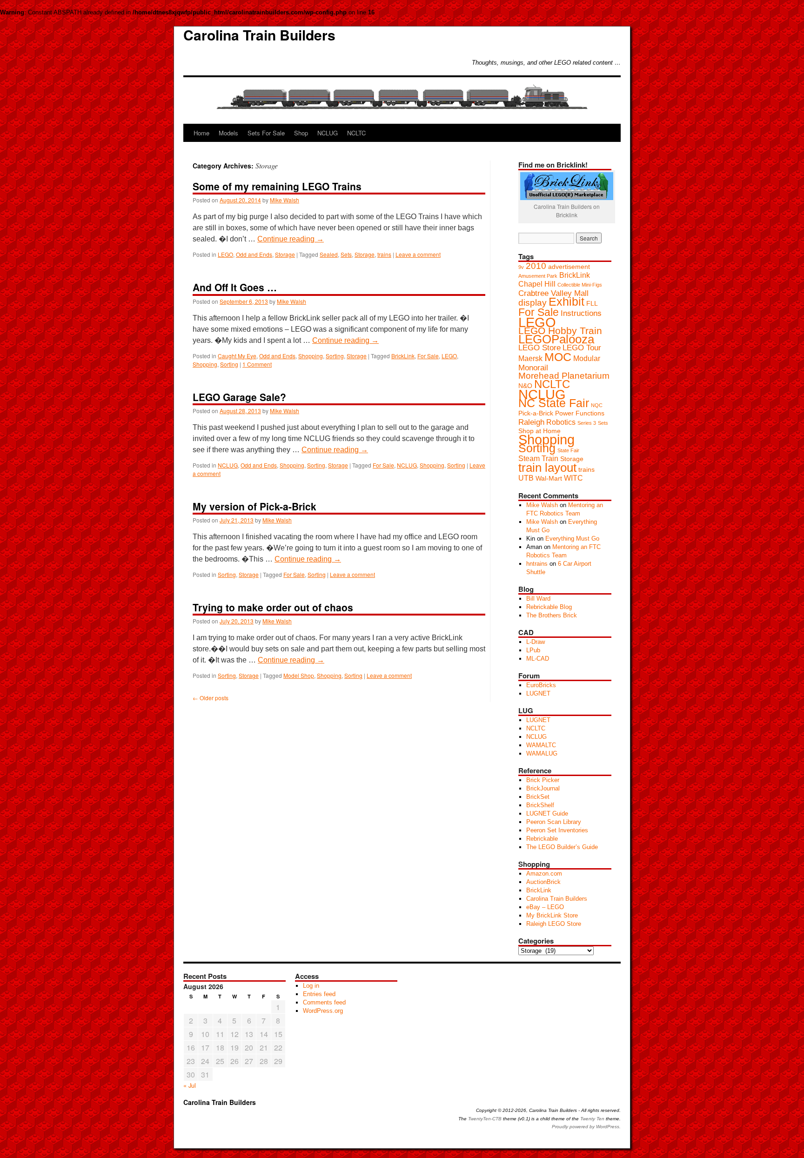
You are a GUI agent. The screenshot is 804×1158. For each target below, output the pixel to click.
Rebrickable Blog (549, 606)
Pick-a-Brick (535, 413)
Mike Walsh (284, 200)
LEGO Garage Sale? (239, 397)
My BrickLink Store (552, 915)
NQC (597, 405)
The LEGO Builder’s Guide (562, 846)
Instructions (581, 313)
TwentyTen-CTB (485, 1118)
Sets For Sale (266, 132)
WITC (573, 478)
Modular (586, 358)
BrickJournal (543, 788)
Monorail (533, 367)
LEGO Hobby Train (560, 330)
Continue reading (290, 239)
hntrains (537, 563)
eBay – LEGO (545, 907)
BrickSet (537, 796)
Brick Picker (542, 779)
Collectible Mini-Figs (579, 285)
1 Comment (257, 364)
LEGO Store (539, 347)
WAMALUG (541, 753)
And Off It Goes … (235, 287)
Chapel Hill (537, 284)
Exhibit (566, 301)
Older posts (210, 698)
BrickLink (403, 356)
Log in (311, 985)
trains (384, 254)
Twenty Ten (592, 1118)
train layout (547, 467)
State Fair (568, 450)
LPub (533, 650)
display (532, 303)
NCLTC (356, 132)
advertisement (569, 266)
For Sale (428, 356)
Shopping (310, 356)
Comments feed (324, 1002)
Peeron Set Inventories (557, 830)
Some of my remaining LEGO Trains (277, 186)
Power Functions (579, 413)
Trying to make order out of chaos (273, 607)
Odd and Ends (254, 254)
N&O (525, 385)
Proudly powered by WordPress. (586, 1126)
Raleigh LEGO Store (553, 923)
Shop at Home (539, 431)
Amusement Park (537, 276)
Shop (301, 132)
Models (228, 132)
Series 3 (586, 423)
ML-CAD (537, 658)
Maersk (530, 358)
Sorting (335, 356)
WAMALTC (541, 745)
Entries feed (319, 994)
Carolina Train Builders (259, 35)
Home (201, 132)
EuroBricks (541, 685)
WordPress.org (323, 1010)
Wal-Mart (549, 478)
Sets (346, 254)
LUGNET (538, 693)
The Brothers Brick (551, 615)
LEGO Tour (582, 347)
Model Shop (298, 675)
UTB (526, 478)
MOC (557, 356)
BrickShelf (540, 805)
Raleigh (531, 422)
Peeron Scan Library (553, 821)
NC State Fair (553, 402)
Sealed (329, 254)
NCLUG (327, 132)
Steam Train (538, 458)
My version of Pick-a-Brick (254, 506)
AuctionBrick (543, 881)
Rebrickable (542, 838)
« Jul (189, 1085)
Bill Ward (538, 598)
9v (521, 267)
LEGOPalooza (556, 339)
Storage (285, 254)
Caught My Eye (237, 356)
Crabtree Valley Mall (553, 293)
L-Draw (535, 641)
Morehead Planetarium (564, 376)
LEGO (225, 254)
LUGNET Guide (547, 813)
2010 (536, 266)
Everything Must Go (572, 538)
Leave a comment (418, 254)
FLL (592, 303)
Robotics (561, 422)
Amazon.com (544, 873)
